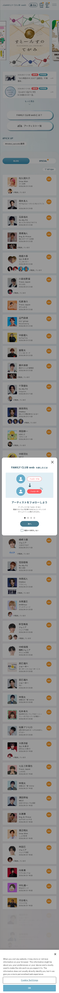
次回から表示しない (31, 530)
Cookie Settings (29, 980)
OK (29, 988)
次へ (29, 523)
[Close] (55, 954)
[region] (29, 971)
